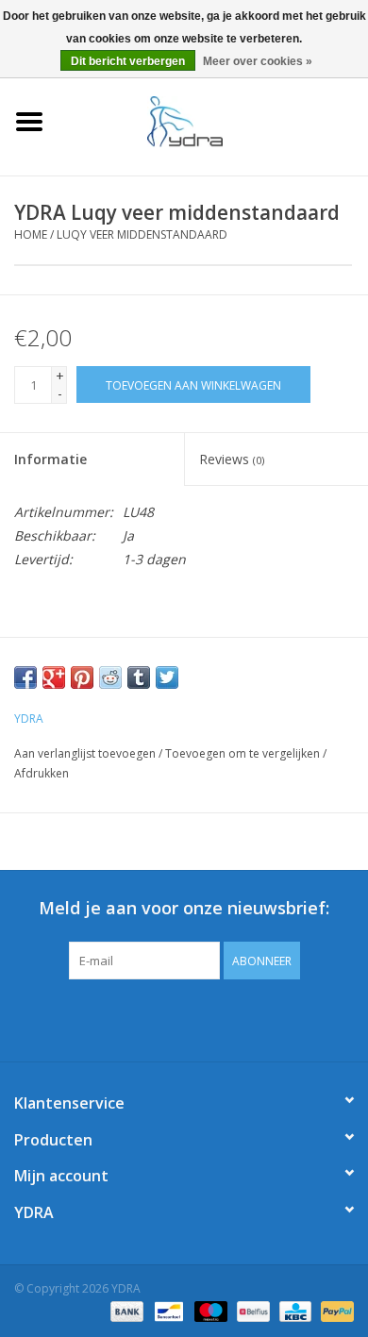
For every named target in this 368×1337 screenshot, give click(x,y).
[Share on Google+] (53, 677)
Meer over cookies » (257, 61)
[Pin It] (82, 677)
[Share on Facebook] (25, 677)
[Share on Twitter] (167, 677)
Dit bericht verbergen (128, 61)
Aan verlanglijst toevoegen (85, 753)
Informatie (50, 459)
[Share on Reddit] (110, 677)
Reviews (231, 459)
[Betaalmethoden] (125, 1311)
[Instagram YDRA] (252, 1018)
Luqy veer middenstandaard (142, 234)
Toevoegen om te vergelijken (244, 753)
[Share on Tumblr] (138, 677)
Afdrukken (41, 773)
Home (30, 234)
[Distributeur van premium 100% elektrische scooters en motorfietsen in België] (213, 120)
